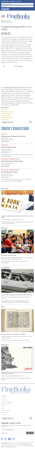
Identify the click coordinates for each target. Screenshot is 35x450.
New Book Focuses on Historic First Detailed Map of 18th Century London (16, 337)
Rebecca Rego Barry (7, 22)
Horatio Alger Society (8, 147)
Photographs (5, 267)
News (2, 406)
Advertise (4, 414)
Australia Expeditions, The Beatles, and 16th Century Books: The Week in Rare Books (17, 222)
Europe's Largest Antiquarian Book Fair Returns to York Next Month (17, 216)
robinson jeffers (7, 117)
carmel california (7, 112)
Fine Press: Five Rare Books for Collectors (12, 219)
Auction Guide (5, 404)
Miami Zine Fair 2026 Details (8, 255)
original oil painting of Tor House (14, 87)
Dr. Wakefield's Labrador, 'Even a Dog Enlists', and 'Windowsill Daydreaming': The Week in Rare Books (15, 301)
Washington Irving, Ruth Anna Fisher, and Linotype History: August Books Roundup (17, 372)
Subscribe (4, 395)
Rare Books (4, 189)
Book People (5, 345)
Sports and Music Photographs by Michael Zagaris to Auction (15, 297)
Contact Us (4, 412)
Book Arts (4, 228)
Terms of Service (10, 447)
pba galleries (6, 115)
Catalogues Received (7, 402)
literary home (6, 114)
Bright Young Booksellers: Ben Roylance (12, 376)
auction (4, 110)
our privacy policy (25, 444)
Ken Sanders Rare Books (9, 172)
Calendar (3, 398)
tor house (4, 119)
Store (2, 408)
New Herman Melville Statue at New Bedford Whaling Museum (15, 378)
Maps (2, 307)
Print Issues (4, 400)
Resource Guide (5, 410)
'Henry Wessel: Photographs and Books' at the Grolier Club (16, 295)
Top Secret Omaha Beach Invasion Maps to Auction (15, 340)
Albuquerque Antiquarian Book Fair (13, 136)
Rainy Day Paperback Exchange (12, 161)
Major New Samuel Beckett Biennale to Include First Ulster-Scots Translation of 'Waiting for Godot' (17, 258)
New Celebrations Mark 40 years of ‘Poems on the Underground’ (14, 262)
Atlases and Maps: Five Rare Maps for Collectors (13, 334)
